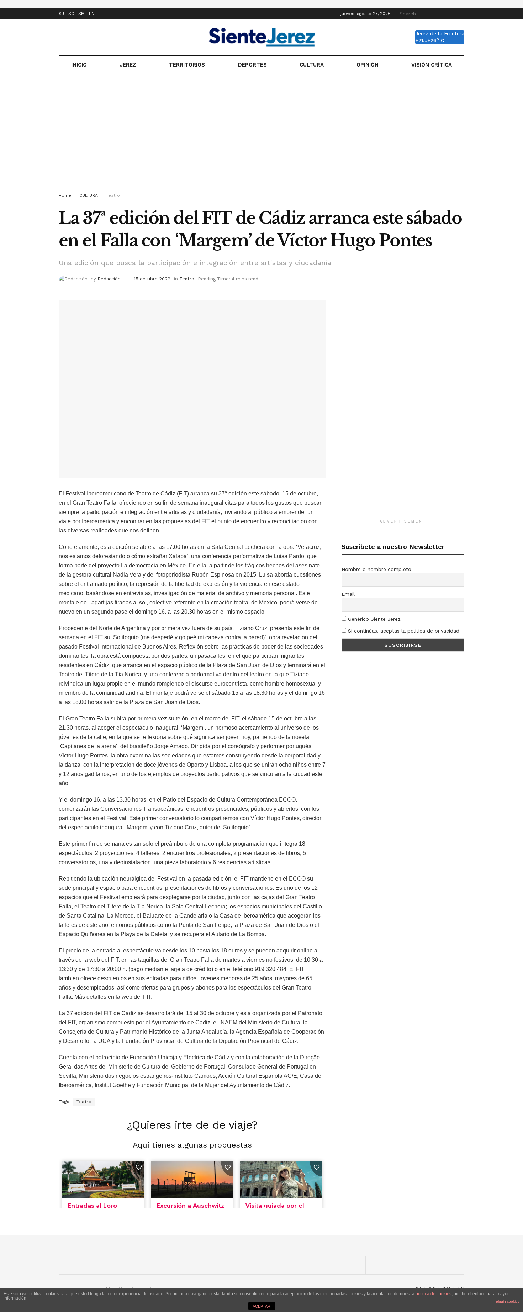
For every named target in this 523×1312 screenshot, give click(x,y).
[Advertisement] (261, 134)
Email (348, 594)
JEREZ (128, 65)
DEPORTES (252, 65)
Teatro (113, 195)
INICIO (79, 65)
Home (65, 195)
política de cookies (433, 1293)
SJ (61, 13)
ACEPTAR (261, 1306)
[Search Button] (460, 13)
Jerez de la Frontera (439, 33)
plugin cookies (507, 1301)
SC (71, 13)
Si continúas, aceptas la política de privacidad (402, 631)
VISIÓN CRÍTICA (431, 65)
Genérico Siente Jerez (373, 619)
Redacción (109, 279)
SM (81, 13)
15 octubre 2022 (152, 279)
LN (91, 13)
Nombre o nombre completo (376, 569)
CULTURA (312, 65)
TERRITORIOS (187, 65)
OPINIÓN (367, 65)
